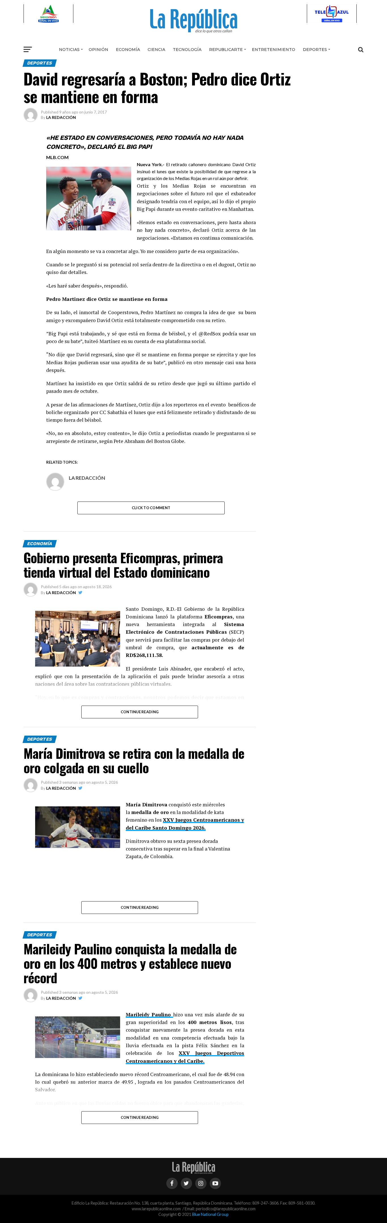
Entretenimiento (273, 49)
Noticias (69, 49)
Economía (128, 49)
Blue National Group (210, 1214)
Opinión (98, 49)
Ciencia (156, 49)
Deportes (315, 49)
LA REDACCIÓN (61, 117)
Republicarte (226, 49)
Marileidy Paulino (149, 1014)
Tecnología (187, 49)
